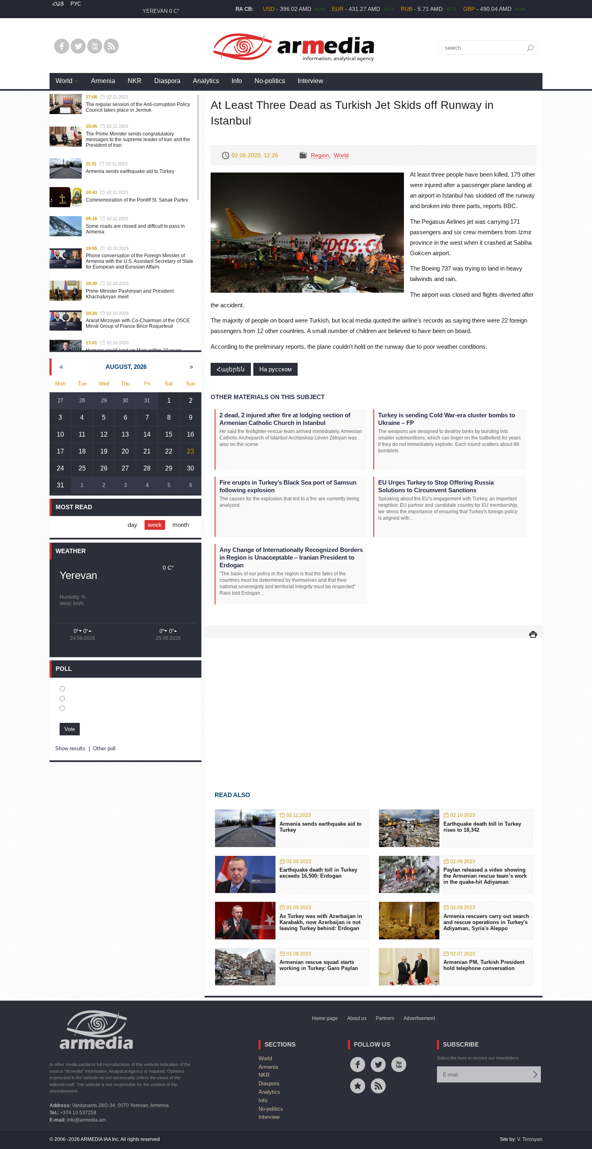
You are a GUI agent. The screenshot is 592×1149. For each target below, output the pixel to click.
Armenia (103, 80)
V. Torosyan (529, 1139)
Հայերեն (231, 369)
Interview (310, 80)
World (64, 80)
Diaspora (167, 80)
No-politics (270, 80)
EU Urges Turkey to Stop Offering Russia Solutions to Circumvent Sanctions (436, 486)
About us (356, 1018)
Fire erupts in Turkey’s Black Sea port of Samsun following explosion (287, 486)
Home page (325, 1018)
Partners (385, 1018)
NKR (135, 80)
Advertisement (419, 1018)
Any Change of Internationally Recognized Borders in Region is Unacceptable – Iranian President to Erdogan (291, 557)
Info (237, 80)
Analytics (206, 80)
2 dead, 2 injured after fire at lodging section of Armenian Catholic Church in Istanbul (284, 419)
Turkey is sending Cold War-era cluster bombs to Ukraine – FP (446, 419)
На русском (275, 369)
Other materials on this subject (268, 396)
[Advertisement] (373, 702)
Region (320, 155)
